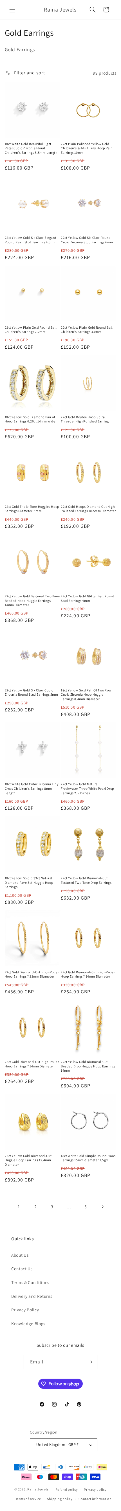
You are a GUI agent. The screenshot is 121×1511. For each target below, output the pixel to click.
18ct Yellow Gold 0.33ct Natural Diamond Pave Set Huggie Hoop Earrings (29, 882)
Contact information (95, 1499)
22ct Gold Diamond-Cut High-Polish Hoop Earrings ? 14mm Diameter (88, 974)
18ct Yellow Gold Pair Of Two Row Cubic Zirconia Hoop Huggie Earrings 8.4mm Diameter (86, 694)
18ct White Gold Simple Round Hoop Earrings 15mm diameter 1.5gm (88, 1158)
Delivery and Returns (31, 1296)
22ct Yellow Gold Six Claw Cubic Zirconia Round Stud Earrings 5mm (31, 692)
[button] (12, 9)
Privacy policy (95, 1489)
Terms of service (28, 1499)
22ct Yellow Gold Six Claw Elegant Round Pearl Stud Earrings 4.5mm (31, 239)
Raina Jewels (37, 1489)
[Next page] (102, 1206)
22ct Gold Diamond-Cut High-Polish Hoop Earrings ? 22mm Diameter (32, 974)
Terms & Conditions (30, 1282)
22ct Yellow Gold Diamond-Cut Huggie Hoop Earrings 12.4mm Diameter (28, 1160)
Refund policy (66, 1489)
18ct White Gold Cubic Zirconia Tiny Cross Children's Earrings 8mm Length (32, 788)
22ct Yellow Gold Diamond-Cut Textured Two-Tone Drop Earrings (86, 880)
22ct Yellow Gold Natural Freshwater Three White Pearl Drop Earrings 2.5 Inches (87, 788)
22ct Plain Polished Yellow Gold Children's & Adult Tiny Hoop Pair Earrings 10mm (86, 148)
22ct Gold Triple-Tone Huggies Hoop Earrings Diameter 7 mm (32, 508)
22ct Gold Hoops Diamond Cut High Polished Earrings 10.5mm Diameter (88, 508)
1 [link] (19, 1206)
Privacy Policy (25, 1309)
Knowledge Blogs (28, 1323)
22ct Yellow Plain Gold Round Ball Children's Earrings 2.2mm (31, 329)
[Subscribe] (90, 1362)
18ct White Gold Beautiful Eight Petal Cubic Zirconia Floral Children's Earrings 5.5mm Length (31, 148)
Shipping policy (60, 1499)
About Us (19, 1255)
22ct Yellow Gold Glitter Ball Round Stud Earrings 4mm (88, 598)
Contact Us (22, 1268)
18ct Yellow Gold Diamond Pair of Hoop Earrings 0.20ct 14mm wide (30, 419)
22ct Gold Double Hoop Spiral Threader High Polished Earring (85, 419)
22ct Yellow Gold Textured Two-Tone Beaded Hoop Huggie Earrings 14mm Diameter (32, 600)
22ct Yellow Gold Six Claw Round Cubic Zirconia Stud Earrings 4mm (87, 239)
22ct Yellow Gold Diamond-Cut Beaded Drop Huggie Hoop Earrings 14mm (88, 1066)
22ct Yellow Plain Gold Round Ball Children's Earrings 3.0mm (87, 329)
